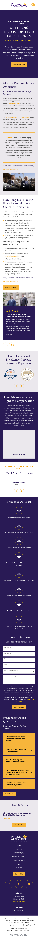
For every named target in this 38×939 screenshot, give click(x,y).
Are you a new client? (11, 670)
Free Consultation (19, 64)
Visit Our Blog (19, 825)
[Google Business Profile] (19, 884)
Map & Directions (19, 901)
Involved (19, 868)
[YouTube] (29, 884)
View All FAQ (9, 794)
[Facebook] (9, 884)
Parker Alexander (14, 103)
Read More (7, 819)
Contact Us (19, 874)
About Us (19, 849)
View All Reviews (11, 287)
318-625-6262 (19, 910)
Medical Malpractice (19, 856)
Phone (6, 659)
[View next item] (11, 345)
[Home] (19, 4)
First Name (7, 647)
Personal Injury (19, 853)
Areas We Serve (19, 860)
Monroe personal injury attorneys (17, 117)
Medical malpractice (12, 256)
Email (5, 664)
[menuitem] (9, 930)
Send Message (19, 707)
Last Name (7, 653)
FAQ (19, 864)
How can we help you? (11, 676)
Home (19, 845)
